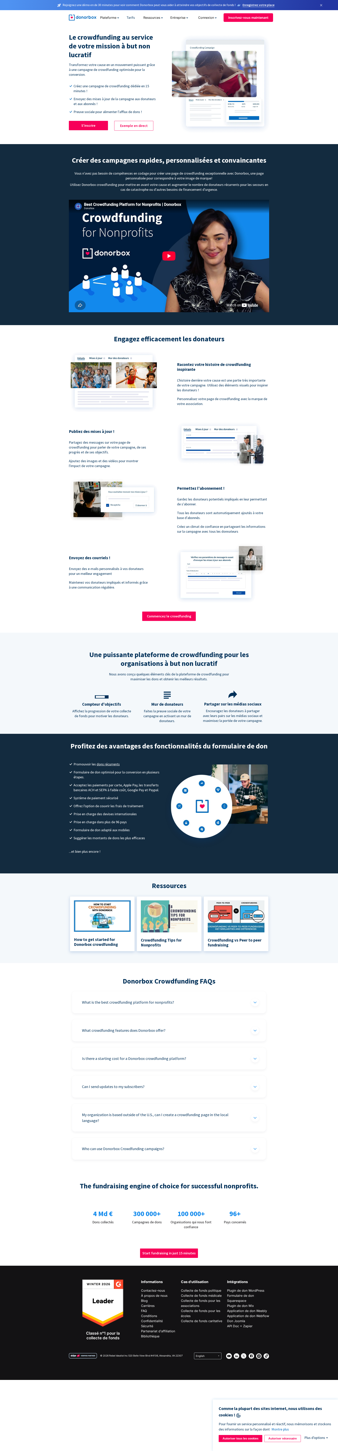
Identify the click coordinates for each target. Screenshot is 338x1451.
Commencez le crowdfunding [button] (169, 616)
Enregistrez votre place (258, 5)
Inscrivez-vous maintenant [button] (248, 18)
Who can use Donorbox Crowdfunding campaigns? (123, 1148)
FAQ (144, 1311)
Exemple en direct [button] (134, 125)
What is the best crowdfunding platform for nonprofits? (128, 1002)
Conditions (149, 1316)
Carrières (148, 1306)
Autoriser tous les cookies (240, 1438)
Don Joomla (236, 1321)
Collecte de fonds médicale (201, 1296)
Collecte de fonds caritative (201, 1321)
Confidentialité (152, 1321)
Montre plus (280, 1429)
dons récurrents (108, 764)
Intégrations (237, 1282)
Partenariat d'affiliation (158, 1331)
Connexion (206, 18)
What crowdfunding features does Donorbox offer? (123, 1030)
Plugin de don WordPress (245, 1290)
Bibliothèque (150, 1336)
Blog (144, 1301)
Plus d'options (314, 1437)
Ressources (151, 18)
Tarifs (131, 18)
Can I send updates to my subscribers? (113, 1086)
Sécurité (147, 1326)
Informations (152, 1282)
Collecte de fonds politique (201, 1290)
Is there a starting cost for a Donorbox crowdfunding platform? (134, 1058)
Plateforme (108, 18)
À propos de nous (154, 1296)
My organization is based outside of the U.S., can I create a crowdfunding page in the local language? (155, 1117)
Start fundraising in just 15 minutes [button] (169, 1253)
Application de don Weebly (247, 1311)
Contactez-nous (153, 1290)
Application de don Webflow (248, 1316)
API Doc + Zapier (240, 1326)
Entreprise (177, 18)
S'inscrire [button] (88, 125)
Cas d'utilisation (194, 1282)
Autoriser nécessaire (282, 1438)
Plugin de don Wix (240, 1306)
